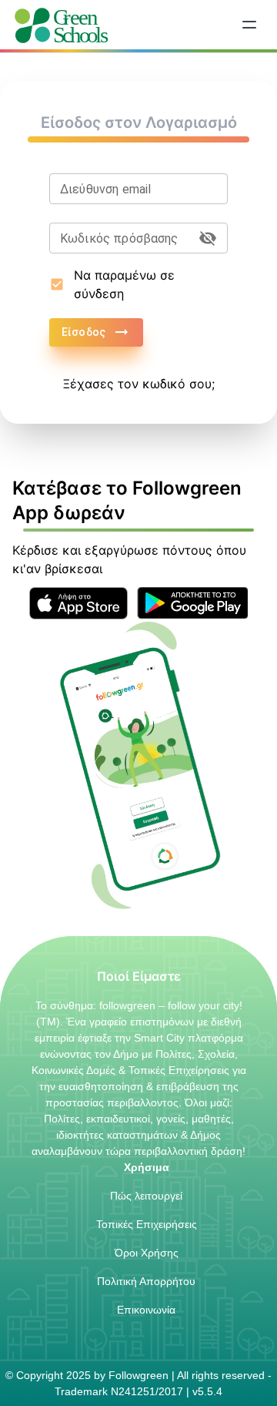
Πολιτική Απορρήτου (146, 1281)
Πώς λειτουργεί (146, 1196)
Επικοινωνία (146, 1310)
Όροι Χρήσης (147, 1253)
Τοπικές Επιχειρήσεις (146, 1224)
